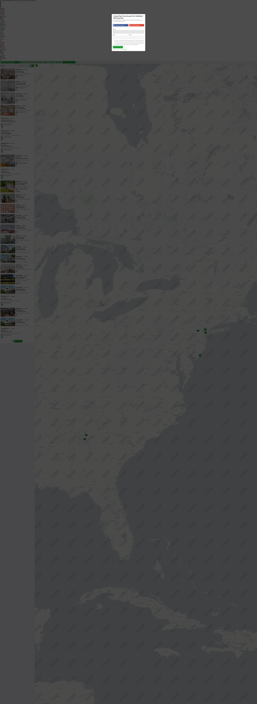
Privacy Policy (135, 44)
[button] (118, 47)
